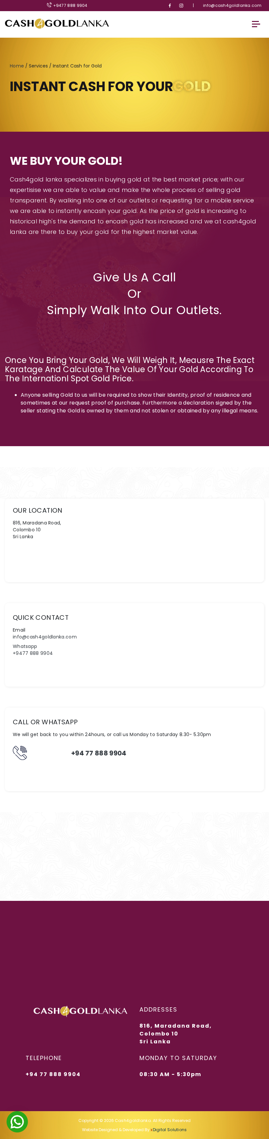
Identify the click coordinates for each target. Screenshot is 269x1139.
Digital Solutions (169, 1129)
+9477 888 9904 (70, 5)
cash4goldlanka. (133, 1120)
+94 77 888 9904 (99, 753)
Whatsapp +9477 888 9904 (33, 649)
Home (17, 66)
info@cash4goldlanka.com (232, 5)
